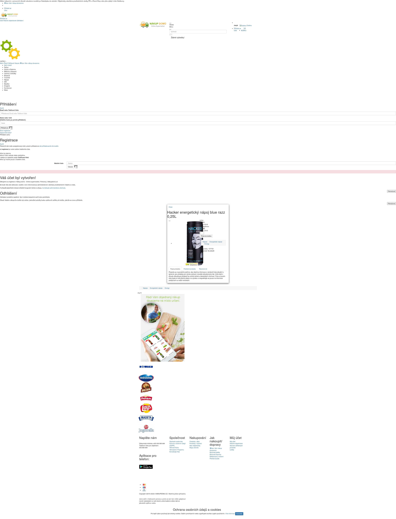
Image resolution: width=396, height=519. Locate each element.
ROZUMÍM (239, 514)
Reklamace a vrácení (216, 456)
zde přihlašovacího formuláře (48, 146)
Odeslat (70, 167)
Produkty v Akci (195, 441)
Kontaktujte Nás (174, 452)
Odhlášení (20, 21)
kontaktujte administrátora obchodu (53, 188)
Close (170, 207)
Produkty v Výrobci (196, 443)
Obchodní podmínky (176, 441)
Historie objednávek (9, 21)
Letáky (232, 450)
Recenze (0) (203, 269)
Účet (1, 21)
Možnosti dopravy (215, 454)
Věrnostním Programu (176, 450)
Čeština (249, 25)
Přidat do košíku (206, 236)
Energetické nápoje (216, 242)
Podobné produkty (190, 269)
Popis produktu (175, 269)
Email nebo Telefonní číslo (9, 110)
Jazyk (236, 25)
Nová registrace (5, 131)
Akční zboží (8, 65)
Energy (206, 244)
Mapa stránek (194, 448)
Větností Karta (174, 448)
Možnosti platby (215, 452)
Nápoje (205, 242)
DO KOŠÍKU (243, 29)
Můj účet (232, 441)
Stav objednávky (195, 445)
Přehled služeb (214, 458)
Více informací (230, 513)
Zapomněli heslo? (6, 133)
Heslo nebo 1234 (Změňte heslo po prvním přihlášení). (13, 119)
